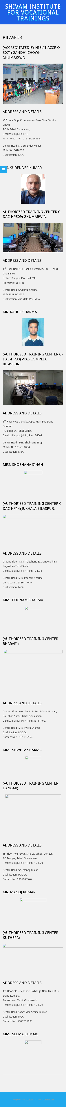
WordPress (49, 1099)
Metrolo (29, 1099)
